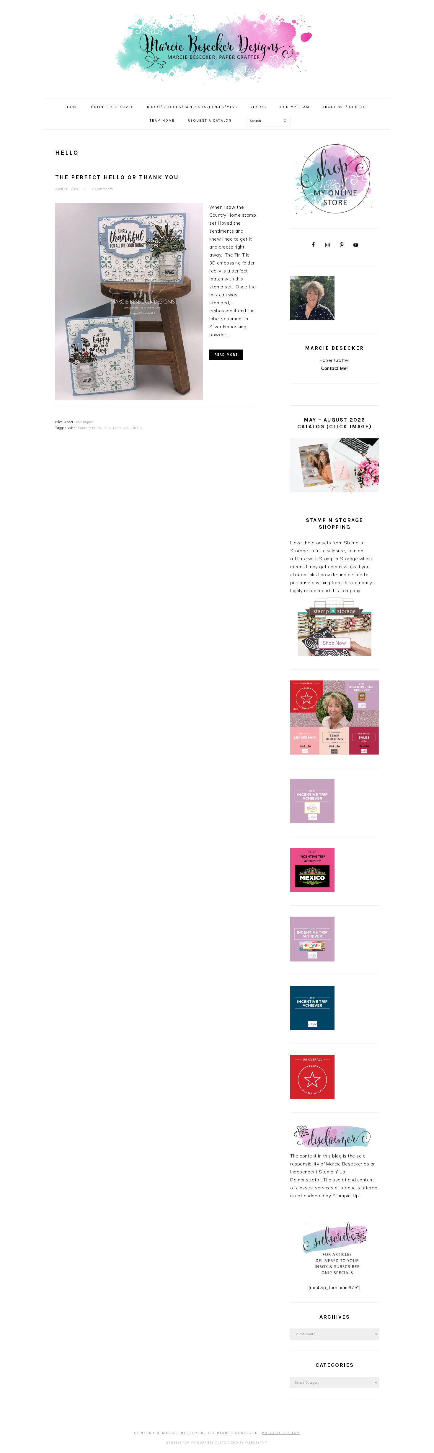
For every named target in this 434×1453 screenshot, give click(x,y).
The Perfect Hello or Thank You (117, 177)
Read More (226, 355)
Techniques (85, 422)
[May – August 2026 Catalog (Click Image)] (334, 491)
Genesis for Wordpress (190, 1442)
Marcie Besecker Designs (217, 47)
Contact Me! (334, 368)
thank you (121, 428)
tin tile (137, 428)
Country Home (90, 428)
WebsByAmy (256, 1442)
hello (107, 428)
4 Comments (102, 189)
